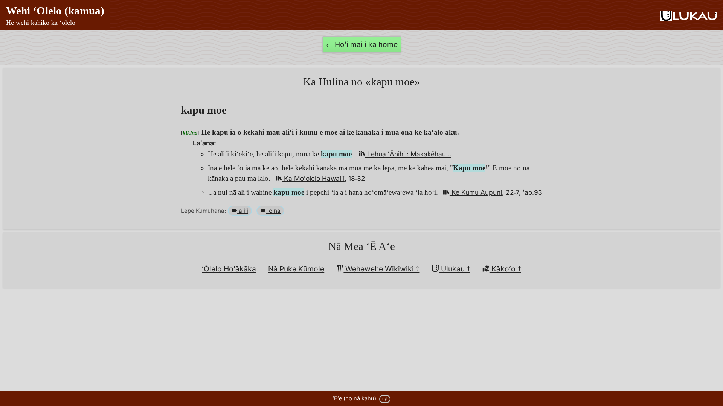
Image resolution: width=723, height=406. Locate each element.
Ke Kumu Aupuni (476, 192)
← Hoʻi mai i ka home (362, 44)
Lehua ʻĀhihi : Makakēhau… (408, 154)
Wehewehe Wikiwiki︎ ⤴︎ (381, 268)
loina (273, 210)
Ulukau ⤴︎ (454, 268)
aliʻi (242, 210)
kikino (190, 132)
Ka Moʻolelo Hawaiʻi (313, 178)
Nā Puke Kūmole (296, 268)
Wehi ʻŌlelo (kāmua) (55, 15)
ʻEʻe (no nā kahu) (354, 398)
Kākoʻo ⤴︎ (505, 268)
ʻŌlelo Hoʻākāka (229, 268)
